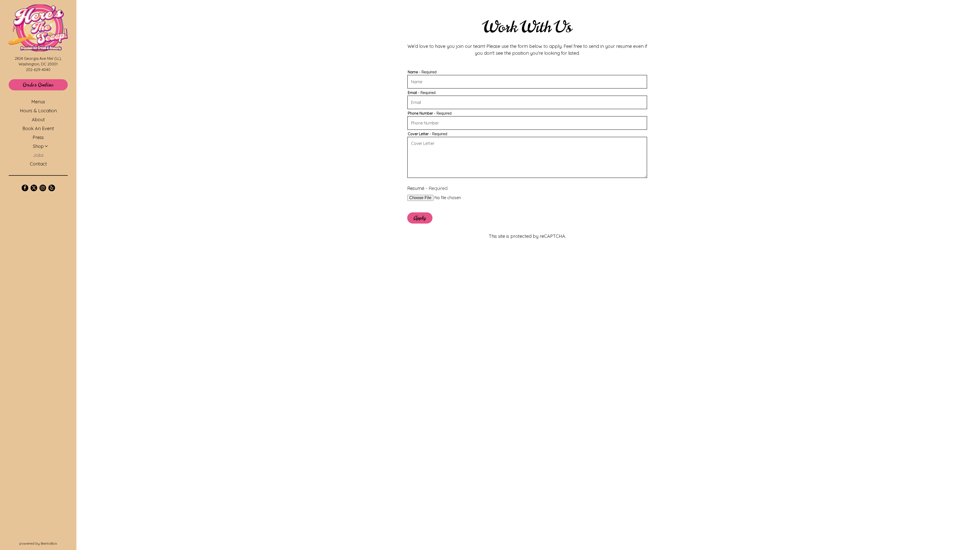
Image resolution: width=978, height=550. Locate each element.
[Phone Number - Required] (527, 123)
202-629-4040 (38, 69)
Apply (419, 218)
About (38, 119)
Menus (38, 102)
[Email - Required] (527, 102)
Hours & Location (38, 111)
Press (38, 137)
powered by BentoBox (47, 543)
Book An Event (38, 128)
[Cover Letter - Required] (527, 157)
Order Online (45, 85)
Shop (38, 146)
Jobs (38, 155)
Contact (38, 164)
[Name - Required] (527, 82)
